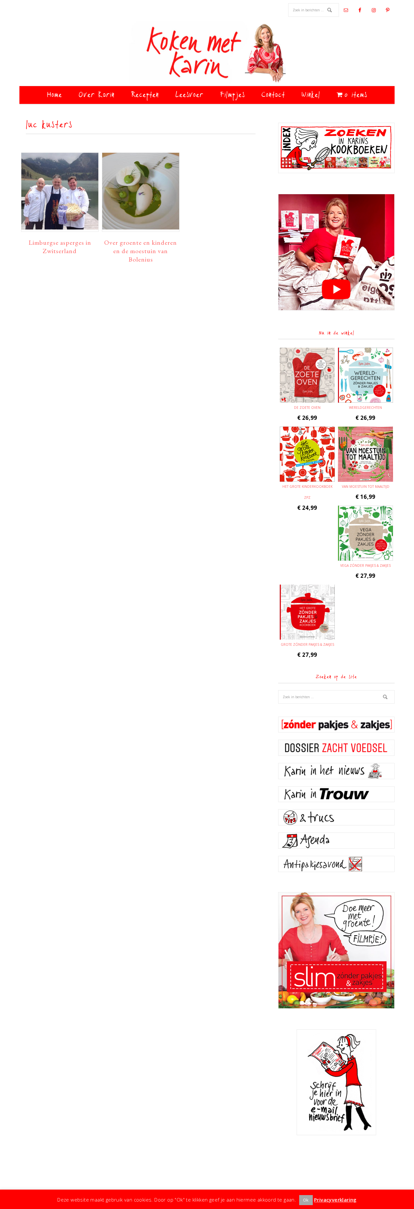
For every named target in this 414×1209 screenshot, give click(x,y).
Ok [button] (306, 1200)
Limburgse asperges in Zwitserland (59, 246)
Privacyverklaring (335, 1199)
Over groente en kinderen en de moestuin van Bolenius (140, 250)
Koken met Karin (207, 53)
